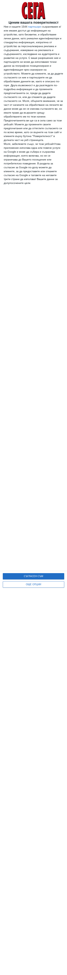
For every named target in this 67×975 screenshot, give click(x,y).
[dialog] (33, 487)
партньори (34, 26)
